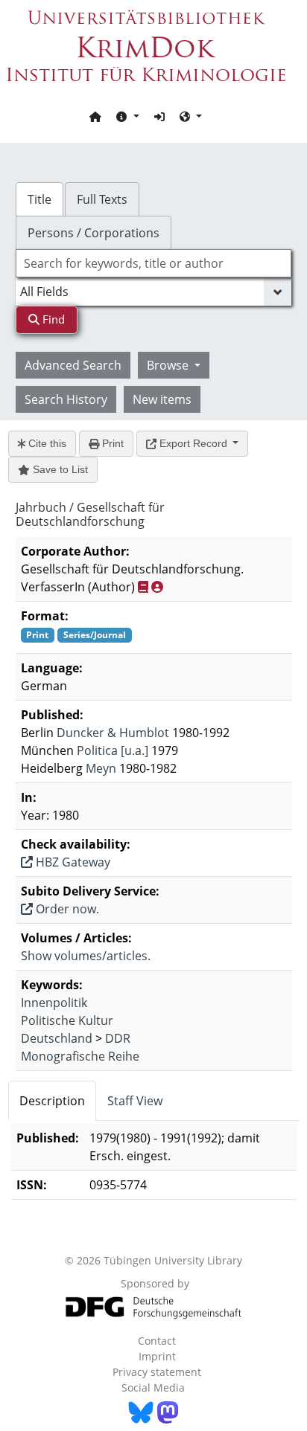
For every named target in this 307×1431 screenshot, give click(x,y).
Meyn (101, 768)
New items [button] (162, 399)
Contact (157, 1341)
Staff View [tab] (134, 1101)
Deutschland (56, 1038)
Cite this (45, 443)
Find (52, 319)
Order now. (66, 909)
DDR (117, 1038)
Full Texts (102, 199)
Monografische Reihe (80, 1056)
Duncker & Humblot (113, 732)
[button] (127, 116)
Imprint (157, 1356)
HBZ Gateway (71, 862)
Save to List (59, 469)
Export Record (193, 443)
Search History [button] (66, 399)
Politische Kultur (67, 1020)
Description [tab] (52, 1101)
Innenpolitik (54, 1002)
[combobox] (154, 263)
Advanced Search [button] (73, 365)
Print (111, 443)
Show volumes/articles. (86, 956)
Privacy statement (157, 1372)
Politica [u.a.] (112, 750)
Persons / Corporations (93, 233)
